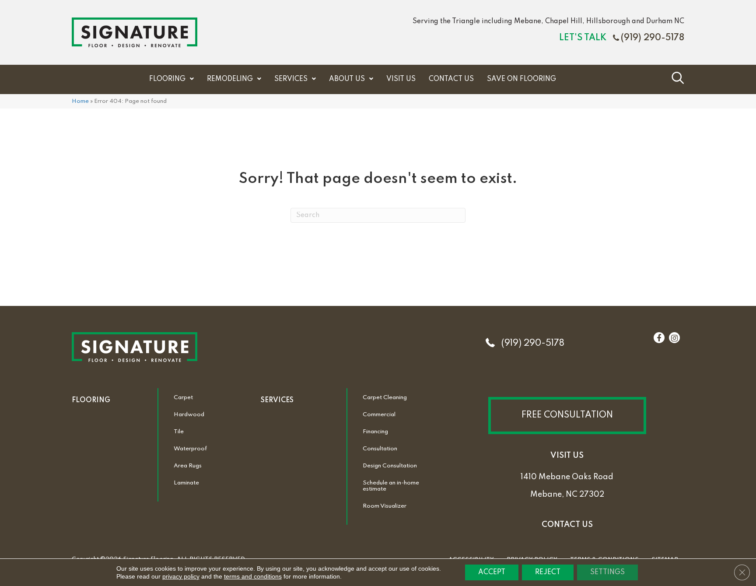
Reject (547, 572)
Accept (491, 572)
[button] (567, 415)
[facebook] (659, 338)
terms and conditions (253, 576)
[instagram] (674, 338)
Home (80, 101)
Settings (607, 572)
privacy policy (181, 576)
